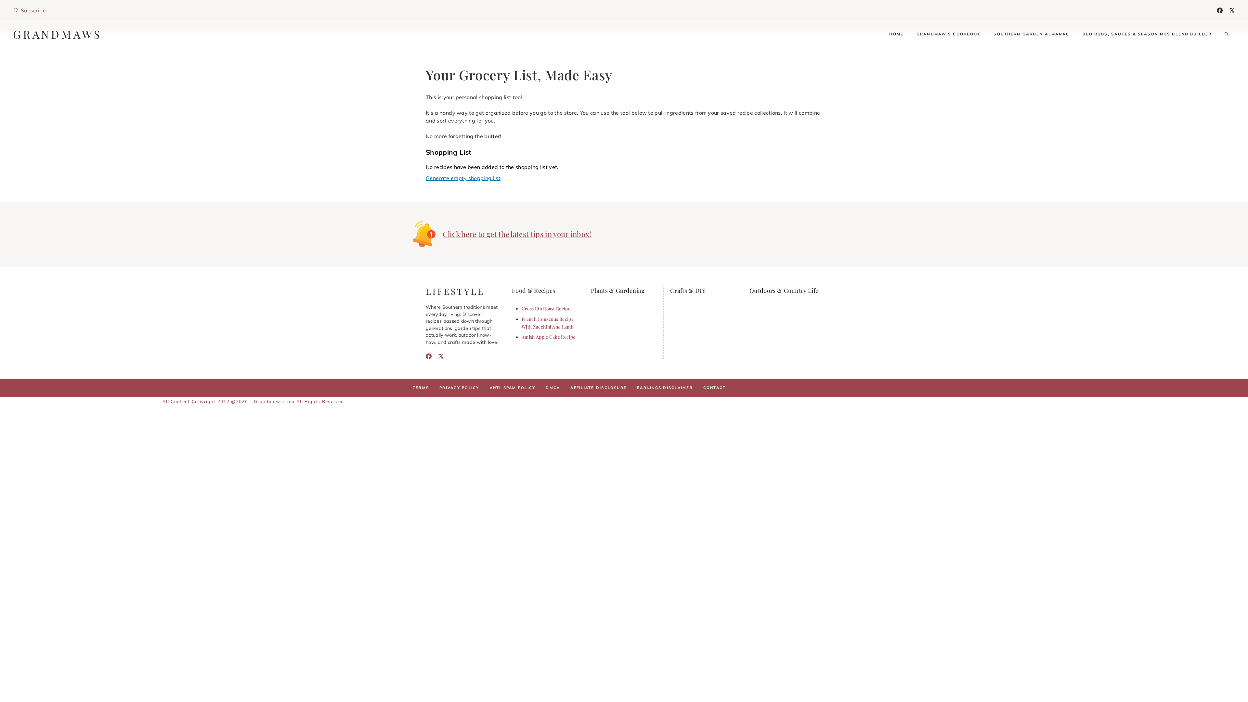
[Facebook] (1220, 10)
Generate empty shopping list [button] (463, 178)
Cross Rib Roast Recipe (546, 308)
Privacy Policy (459, 387)
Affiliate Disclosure (598, 387)
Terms (421, 387)
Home (896, 34)
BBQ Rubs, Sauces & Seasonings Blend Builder (1147, 34)
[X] (1232, 10)
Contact (714, 387)
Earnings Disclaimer (665, 387)
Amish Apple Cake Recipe (548, 337)
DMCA (553, 387)
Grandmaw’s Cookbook (948, 34)
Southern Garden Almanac (1031, 34)
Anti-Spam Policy (513, 387)
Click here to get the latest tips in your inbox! (517, 234)
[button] (1226, 34)
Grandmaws (57, 34)
